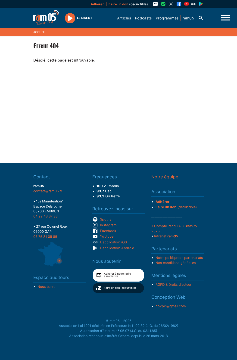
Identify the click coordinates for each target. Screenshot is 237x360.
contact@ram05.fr (47, 191)
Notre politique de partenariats (179, 258)
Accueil (39, 32)
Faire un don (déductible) (120, 287)
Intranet (166, 236)
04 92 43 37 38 (45, 216)
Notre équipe (164, 177)
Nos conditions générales (176, 263)
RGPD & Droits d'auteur (173, 284)
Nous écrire (46, 287)
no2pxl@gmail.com (171, 306)
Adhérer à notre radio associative (117, 275)
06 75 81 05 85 (45, 237)
